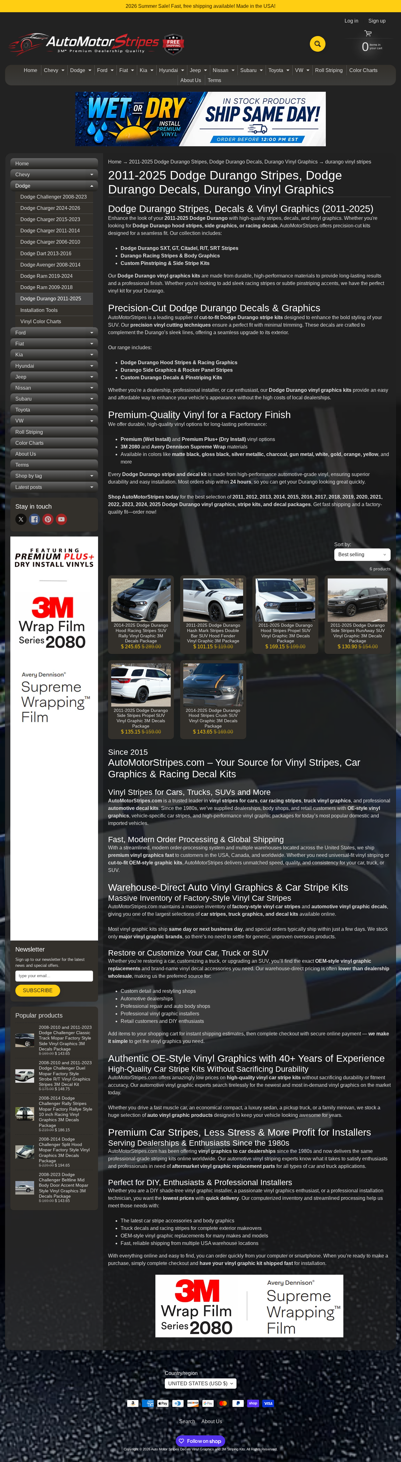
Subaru (252, 71)
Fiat (127, 71)
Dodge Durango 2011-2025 (50, 298)
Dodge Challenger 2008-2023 (53, 197)
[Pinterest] (48, 519)
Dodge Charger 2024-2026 (50, 208)
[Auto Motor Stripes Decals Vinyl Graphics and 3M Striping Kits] (96, 44)
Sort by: (342, 544)
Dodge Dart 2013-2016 (45, 253)
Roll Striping (329, 70)
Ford (106, 71)
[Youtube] (61, 519)
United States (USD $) (197, 1383)
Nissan (224, 71)
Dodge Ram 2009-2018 (46, 287)
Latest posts (56, 489)
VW (303, 71)
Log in (351, 20)
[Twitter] (21, 519)
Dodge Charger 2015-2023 (50, 219)
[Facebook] (34, 519)
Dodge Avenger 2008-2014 (50, 264)
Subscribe (38, 990)
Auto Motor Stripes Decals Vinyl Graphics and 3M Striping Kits (198, 1449)
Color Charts (363, 70)
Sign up (377, 20)
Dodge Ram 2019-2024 (46, 276)
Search (187, 1421)
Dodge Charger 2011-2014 (50, 230)
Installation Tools (39, 310)
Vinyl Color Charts (40, 321)
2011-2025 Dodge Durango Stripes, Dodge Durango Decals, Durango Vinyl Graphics (223, 161)
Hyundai (172, 71)
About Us (190, 80)
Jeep (199, 71)
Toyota (279, 71)
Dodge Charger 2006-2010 (50, 242)
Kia (147, 71)
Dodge (81, 71)
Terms (214, 80)
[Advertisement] (54, 840)
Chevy (55, 71)
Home (30, 70)
